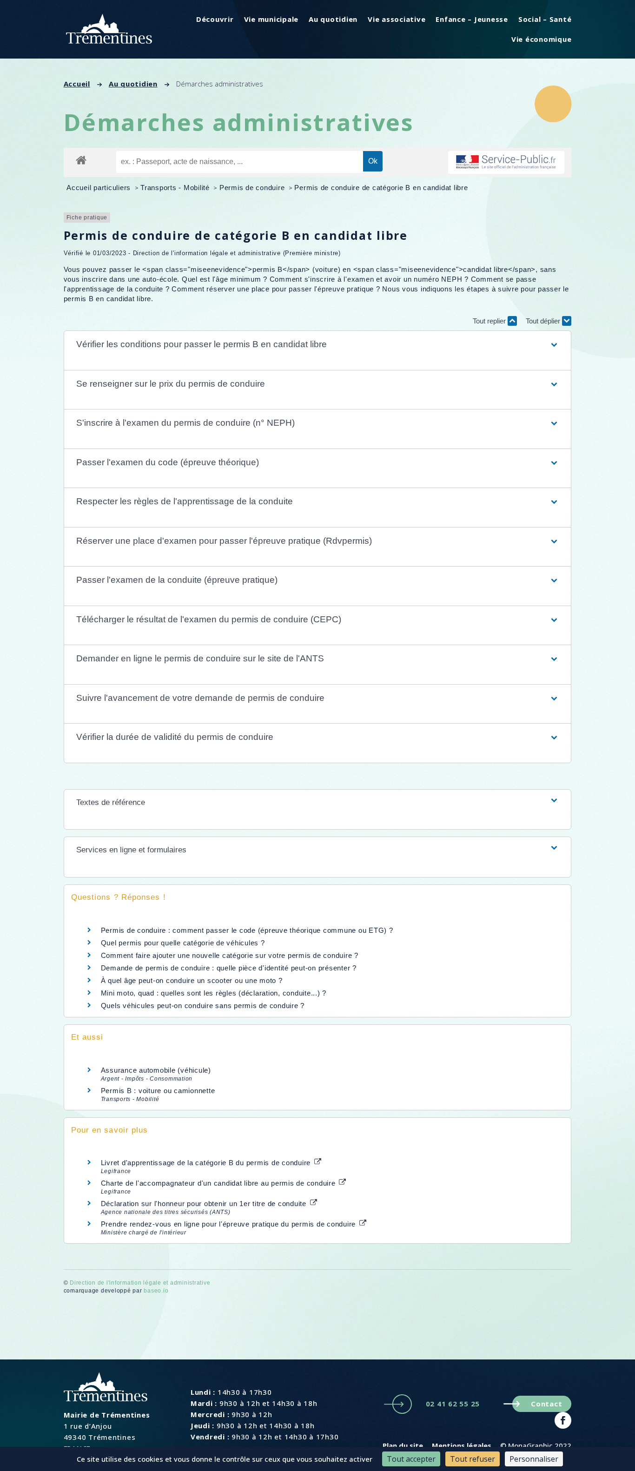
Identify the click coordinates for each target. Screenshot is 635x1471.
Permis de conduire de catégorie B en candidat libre (381, 187)
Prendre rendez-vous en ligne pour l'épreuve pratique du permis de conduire (229, 1224)
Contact (546, 1403)
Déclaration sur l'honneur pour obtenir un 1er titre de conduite (205, 1203)
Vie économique (541, 39)
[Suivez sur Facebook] (563, 1420)
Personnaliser (533, 1459)
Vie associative (396, 19)
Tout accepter (411, 1459)
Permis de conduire (253, 187)
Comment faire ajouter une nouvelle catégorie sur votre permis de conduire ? (229, 955)
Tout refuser (472, 1459)
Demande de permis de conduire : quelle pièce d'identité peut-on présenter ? (229, 968)
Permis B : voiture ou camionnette (158, 1091)
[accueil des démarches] (81, 159)
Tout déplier (544, 321)
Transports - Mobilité (176, 187)
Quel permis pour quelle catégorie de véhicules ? (183, 943)
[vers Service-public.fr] (506, 162)
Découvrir (215, 19)
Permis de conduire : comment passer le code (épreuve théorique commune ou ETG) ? (247, 930)
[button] (317, 344)
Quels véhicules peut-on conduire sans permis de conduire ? (203, 1005)
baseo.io (156, 1290)
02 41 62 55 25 (453, 1403)
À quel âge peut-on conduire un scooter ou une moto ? (192, 980)
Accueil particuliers (99, 187)
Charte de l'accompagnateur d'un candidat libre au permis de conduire (219, 1183)
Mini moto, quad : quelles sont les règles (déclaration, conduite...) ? (214, 993)
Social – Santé (545, 19)
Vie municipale (271, 19)
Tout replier (490, 321)
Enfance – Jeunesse (472, 19)
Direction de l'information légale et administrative (140, 1283)
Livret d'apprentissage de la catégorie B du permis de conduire (207, 1163)
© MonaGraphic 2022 (535, 1445)
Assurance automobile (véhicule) (156, 1070)
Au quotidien (333, 19)
